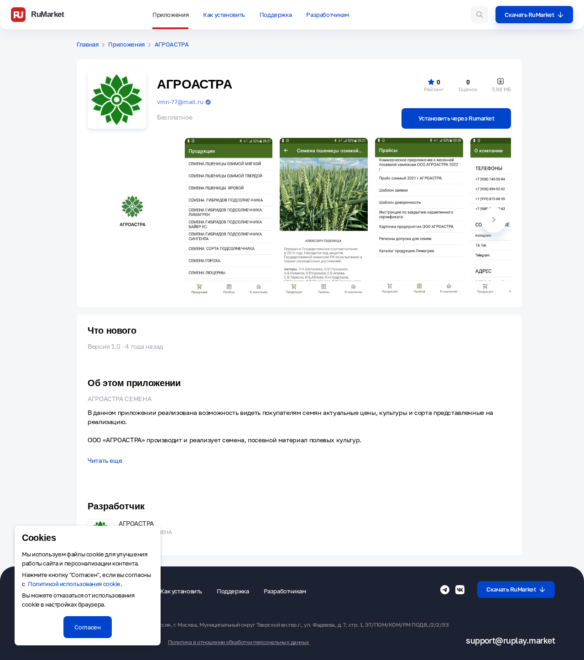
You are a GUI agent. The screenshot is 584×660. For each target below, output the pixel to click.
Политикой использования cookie (74, 583)
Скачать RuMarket (529, 14)
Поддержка (276, 14)
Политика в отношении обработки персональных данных (238, 642)
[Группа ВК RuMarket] (459, 589)
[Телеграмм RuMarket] (444, 589)
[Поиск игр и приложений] (479, 14)
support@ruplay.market (510, 640)
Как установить (224, 14)
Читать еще (105, 460)
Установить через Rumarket (456, 118)
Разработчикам (327, 14)
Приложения (170, 14)
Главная (88, 44)
